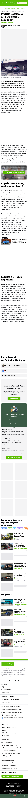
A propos (4, 684)
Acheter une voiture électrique (9, 763)
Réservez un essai (22, 2)
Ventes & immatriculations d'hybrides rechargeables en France (20, 631)
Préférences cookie (9, 785)
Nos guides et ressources (9, 715)
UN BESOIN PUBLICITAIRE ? (8, 772)
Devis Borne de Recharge (10, 732)
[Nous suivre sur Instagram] (12, 680)
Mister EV (5, 730)
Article (10, 528)
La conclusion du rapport (9, 284)
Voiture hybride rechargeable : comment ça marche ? (20, 611)
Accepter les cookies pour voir (14, 172)
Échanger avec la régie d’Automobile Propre (12, 776)
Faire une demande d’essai (10, 745)
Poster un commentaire (14, 419)
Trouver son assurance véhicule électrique (14, 748)
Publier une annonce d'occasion (11, 753)
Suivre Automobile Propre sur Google (13, 717)
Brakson (19, 793)
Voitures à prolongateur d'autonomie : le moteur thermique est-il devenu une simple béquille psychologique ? (20, 565)
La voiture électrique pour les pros (10, 768)
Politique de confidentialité (13, 783)
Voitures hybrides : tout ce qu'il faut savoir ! (20, 614)
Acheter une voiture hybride (8, 765)
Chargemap (6, 735)
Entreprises (4, 528)
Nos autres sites (6, 722)
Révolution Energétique (9, 727)
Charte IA (18, 786)
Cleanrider (6, 724)
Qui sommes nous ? (8, 687)
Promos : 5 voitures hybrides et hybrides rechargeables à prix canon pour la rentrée (19, 535)
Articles (7, 11)
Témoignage (20, 528)
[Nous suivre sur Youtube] (9, 680)
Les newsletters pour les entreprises (12, 712)
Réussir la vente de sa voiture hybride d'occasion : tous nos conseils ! (19, 601)
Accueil (3, 11)
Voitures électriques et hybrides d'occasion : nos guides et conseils (20, 604)
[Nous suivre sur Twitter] (6, 680)
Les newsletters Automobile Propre (12, 709)
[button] (14, 443)
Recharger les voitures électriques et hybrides (20, 644)
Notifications (18, 785)
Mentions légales (10, 786)
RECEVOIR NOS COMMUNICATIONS (10, 706)
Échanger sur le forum (9, 756)
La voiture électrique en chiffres (20, 634)
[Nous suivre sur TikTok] (15, 680)
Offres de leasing (7, 742)
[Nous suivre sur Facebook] (3, 680)
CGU (21, 788)
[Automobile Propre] (10, 3)
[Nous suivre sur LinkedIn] (19, 680)
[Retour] (3, 796)
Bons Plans (16, 538)
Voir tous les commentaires (14, 457)
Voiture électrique (18, 568)
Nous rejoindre (7, 692)
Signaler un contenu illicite (12, 788)
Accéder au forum (14, 423)
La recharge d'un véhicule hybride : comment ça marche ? (20, 641)
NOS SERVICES (5, 739)
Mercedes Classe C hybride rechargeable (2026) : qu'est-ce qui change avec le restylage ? (20, 545)
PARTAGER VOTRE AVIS (7, 696)
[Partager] (25, 796)
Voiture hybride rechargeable (7, 22)
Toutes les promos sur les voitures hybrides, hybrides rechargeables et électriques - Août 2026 (20, 575)
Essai (14, 528)
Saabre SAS (20, 791)
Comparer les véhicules (9, 750)
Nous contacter (7, 689)
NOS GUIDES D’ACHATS (7, 760)
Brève (25, 528)
